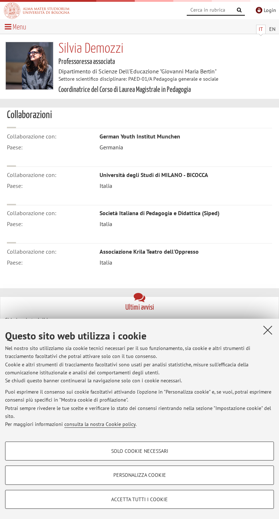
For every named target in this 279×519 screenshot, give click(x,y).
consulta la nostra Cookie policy (100, 424)
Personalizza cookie (139, 475)
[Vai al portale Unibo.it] (37, 10)
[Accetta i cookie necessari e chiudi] (268, 330)
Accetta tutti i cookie (139, 499)
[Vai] (239, 10)
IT (261, 29)
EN (272, 29)
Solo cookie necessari (139, 451)
